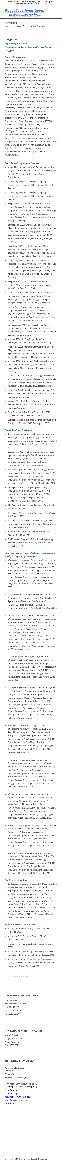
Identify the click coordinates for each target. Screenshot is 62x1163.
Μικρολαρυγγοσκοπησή (16, 1100)
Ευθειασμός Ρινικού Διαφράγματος (21, 1087)
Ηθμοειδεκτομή (11, 1103)
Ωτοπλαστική (11, 1093)
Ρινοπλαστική (11, 1090)
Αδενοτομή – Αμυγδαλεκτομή (18, 1097)
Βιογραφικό (11, 23)
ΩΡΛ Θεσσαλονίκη (22, 1159)
